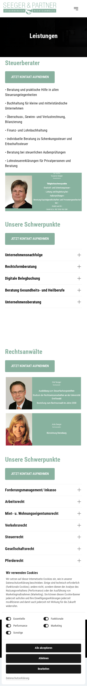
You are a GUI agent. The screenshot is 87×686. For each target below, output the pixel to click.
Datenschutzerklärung (17, 678)
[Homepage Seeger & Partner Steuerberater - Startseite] (30, 8)
